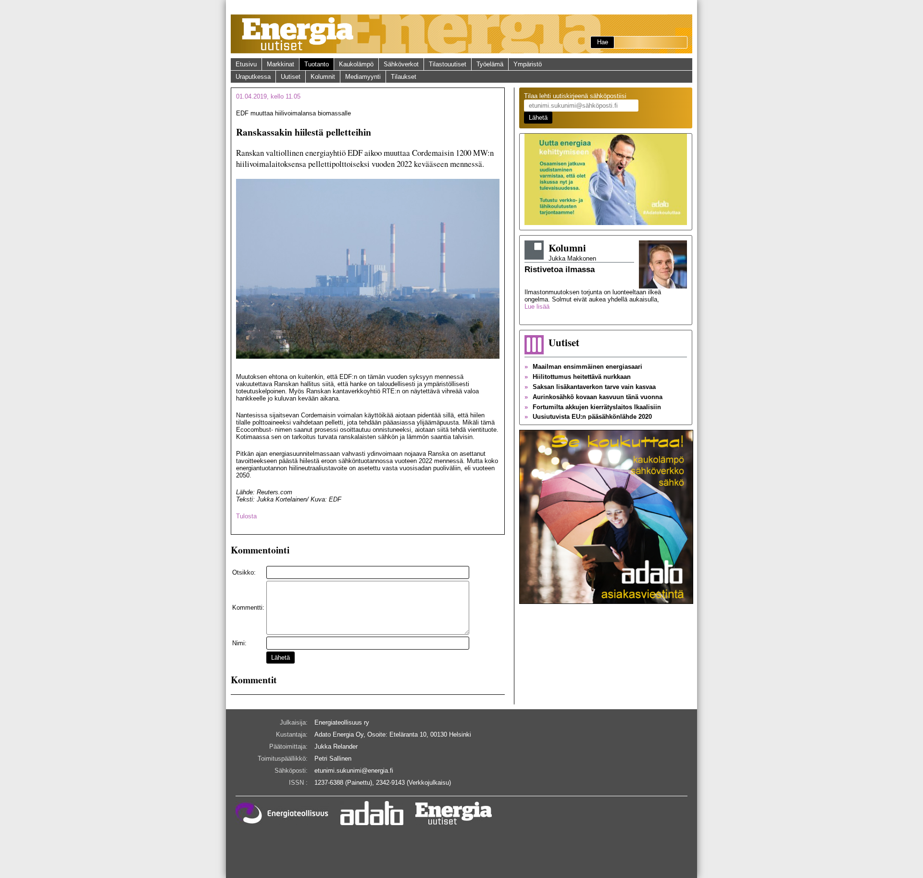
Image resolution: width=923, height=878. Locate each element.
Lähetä (280, 657)
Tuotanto (316, 64)
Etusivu (246, 64)
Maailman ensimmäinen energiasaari (583, 366)
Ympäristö (527, 64)
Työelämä (489, 64)
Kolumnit (323, 76)
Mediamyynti (363, 76)
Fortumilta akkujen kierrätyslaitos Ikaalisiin (592, 407)
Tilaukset (403, 76)
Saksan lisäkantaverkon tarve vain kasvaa (590, 386)
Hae (602, 42)
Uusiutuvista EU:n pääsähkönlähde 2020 (588, 416)
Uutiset (290, 76)
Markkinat (280, 64)
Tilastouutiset (447, 64)
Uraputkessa (253, 76)
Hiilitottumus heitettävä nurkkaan (577, 376)
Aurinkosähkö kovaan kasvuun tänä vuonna (593, 397)
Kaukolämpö (356, 64)
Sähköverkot (401, 64)
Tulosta (246, 516)
